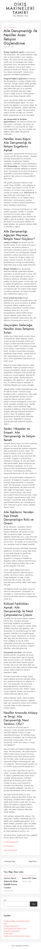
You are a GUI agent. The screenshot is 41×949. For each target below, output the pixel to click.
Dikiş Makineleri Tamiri (20, 8)
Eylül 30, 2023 (26, 881)
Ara (5, 900)
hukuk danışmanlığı (10, 850)
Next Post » (33, 861)
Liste (5, 923)
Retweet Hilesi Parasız (12, 931)
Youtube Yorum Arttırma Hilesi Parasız (17, 936)
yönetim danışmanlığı (11, 842)
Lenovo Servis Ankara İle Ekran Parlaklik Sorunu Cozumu (11, 883)
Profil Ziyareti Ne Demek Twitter (15, 928)
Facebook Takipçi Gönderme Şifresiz (17, 921)
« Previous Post (9, 861)
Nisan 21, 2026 (8, 891)
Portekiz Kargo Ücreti (11, 926)
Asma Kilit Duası (29, 878)
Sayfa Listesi (8, 933)
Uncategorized (10, 27)
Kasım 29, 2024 (9, 47)
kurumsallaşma (8, 846)
